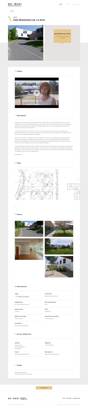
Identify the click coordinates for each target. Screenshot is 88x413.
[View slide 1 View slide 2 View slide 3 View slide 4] (44, 188)
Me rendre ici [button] (44, 387)
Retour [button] (12, 11)
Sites (61, 4)
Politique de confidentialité (73, 404)
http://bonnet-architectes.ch (52, 354)
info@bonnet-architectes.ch (22, 354)
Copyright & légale (61, 404)
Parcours (67, 4)
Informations (76, 4)
